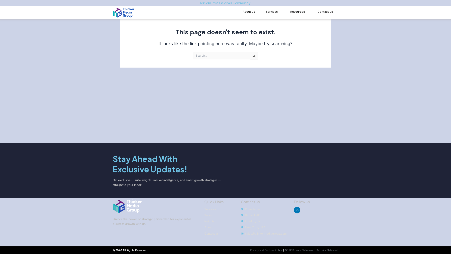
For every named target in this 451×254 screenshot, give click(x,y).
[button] (272, 12)
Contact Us (325, 11)
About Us (249, 11)
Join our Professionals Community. (225, 3)
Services (272, 11)
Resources (297, 11)
